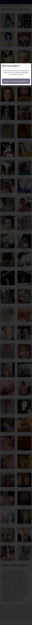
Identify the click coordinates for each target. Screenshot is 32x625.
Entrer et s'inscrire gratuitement (16, 81)
